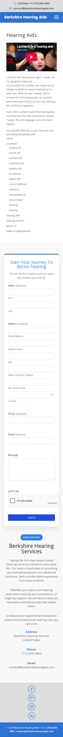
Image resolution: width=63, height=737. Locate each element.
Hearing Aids (13, 215)
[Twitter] (31, 698)
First (10, 298)
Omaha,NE (15, 147)
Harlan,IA (14, 189)
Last (10, 311)
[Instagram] (31, 706)
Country (12, 400)
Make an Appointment (18, 231)
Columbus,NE (16, 163)
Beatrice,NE (15, 168)
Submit (31, 517)
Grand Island (16, 199)
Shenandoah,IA (17, 194)
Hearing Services (15, 220)
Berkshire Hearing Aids (25, 16)
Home (9, 138)
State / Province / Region (20, 375)
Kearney (13, 210)
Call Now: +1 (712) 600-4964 (33, 3)
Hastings (13, 205)
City (10, 362)
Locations (11, 143)
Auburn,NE (14, 178)
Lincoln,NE (14, 152)
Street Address (15, 336)
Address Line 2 (15, 349)
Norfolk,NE (15, 173)
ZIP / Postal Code (16, 388)
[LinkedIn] (31, 715)
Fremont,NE (15, 158)
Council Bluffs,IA (18, 184)
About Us (11, 226)
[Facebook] (31, 689)
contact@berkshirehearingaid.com (33, 8)
